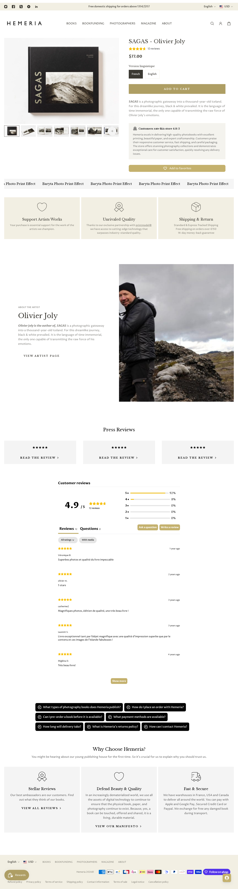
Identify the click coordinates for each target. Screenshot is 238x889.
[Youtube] (29, 6)
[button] (150, 493)
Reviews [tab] (68, 528)
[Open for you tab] (227, 878)
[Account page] (220, 23)
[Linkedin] (36, 6)
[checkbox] (88, 540)
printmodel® (144, 225)
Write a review (170, 527)
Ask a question (148, 527)
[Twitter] (21, 6)
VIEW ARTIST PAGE (42, 355)
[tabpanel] (119, 612)
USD (30, 862)
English (12, 862)
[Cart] (229, 23)
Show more (119, 681)
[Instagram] (6, 6)
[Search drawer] (212, 23)
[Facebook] (13, 6)
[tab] (90, 529)
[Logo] (24, 23)
